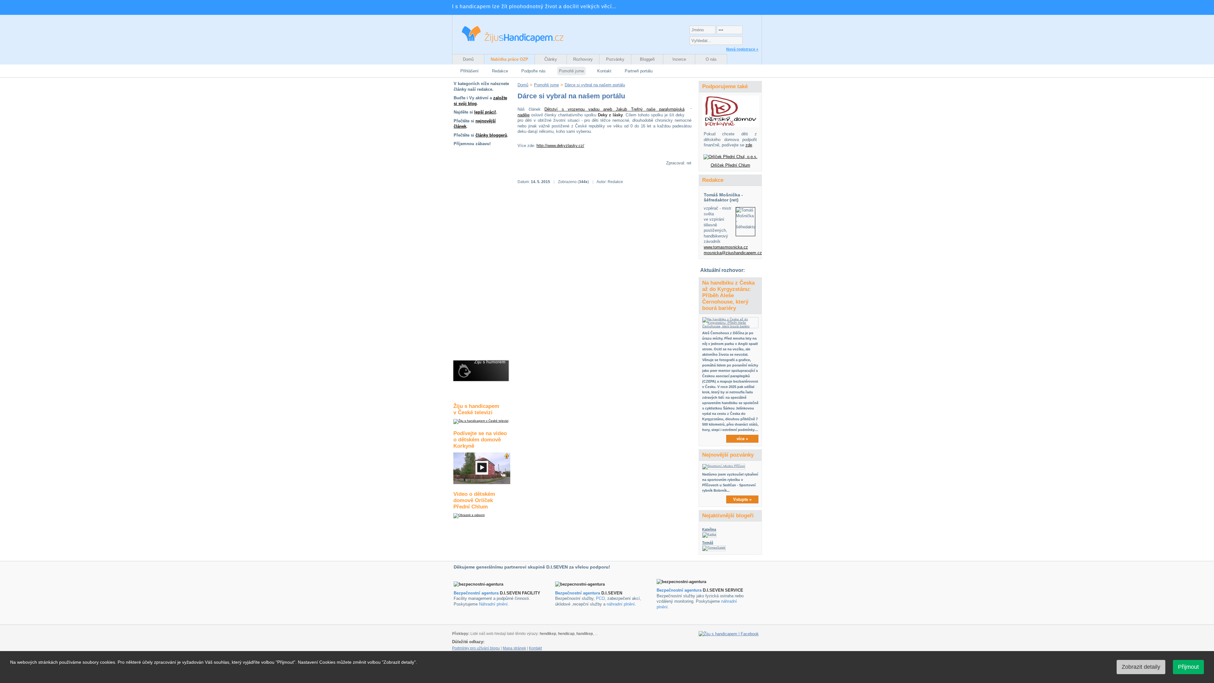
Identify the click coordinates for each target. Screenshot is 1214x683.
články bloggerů (491, 135)
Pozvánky (615, 59)
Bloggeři (647, 59)
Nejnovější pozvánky (728, 455)
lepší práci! (485, 112)
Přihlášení (469, 71)
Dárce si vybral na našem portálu (595, 85)
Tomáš (707, 543)
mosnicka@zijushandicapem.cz (733, 252)
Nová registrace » (742, 49)
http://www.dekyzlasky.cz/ (560, 145)
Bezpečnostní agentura (476, 593)
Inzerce (679, 59)
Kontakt (604, 71)
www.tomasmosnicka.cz (726, 247)
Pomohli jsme (571, 71)
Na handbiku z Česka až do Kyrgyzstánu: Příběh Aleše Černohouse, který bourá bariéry (728, 295)
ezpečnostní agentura (579, 593)
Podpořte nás (533, 71)
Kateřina (709, 529)
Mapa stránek (514, 648)
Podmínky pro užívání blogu (476, 648)
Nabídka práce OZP (509, 59)
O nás (711, 59)
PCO (600, 598)
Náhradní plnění (493, 604)
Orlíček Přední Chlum (730, 165)
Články (550, 59)
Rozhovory (583, 59)
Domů (468, 59)
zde (748, 145)
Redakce (500, 71)
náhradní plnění (621, 604)
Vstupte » (742, 499)
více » (742, 438)
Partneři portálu (639, 71)
